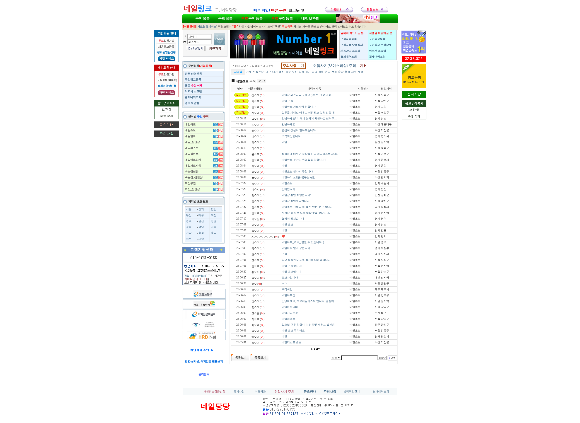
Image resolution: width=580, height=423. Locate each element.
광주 (188, 221)
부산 (188, 215)
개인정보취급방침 (214, 391)
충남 (213, 232)
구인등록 (252, 18)
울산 (201, 221)
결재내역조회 (381, 391)
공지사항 (239, 391)
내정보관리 (310, 18)
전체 (248, 71)
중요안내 (310, 391)
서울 (188, 209)
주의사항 (330, 391)
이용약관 (260, 391)
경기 (201, 209)
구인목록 (202, 18)
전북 (213, 227)
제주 (188, 238)
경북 (188, 227)
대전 (213, 215)
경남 (201, 227)
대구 (201, 215)
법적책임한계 (351, 391)
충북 (201, 232)
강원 (213, 221)
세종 (201, 238)
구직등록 (282, 18)
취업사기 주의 (284, 391)
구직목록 (225, 18)
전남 (188, 232)
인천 (213, 209)
